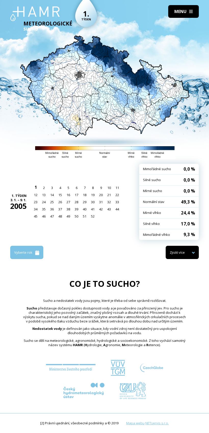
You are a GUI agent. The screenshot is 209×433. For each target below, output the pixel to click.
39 (76, 209)
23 (35, 202)
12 (35, 195)
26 (60, 202)
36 (52, 209)
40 (84, 209)
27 (68, 202)
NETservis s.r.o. (157, 423)
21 (109, 195)
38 (68, 209)
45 (35, 216)
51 (84, 216)
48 (60, 216)
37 (60, 209)
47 (52, 216)
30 (93, 202)
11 (117, 187)
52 (93, 216)
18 (84, 195)
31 (101, 202)
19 (93, 195)
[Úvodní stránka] (35, 13)
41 (93, 209)
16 (68, 195)
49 (68, 216)
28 (76, 202)
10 (109, 187)
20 (101, 195)
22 (117, 195)
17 (76, 195)
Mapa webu (135, 423)
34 (35, 209)
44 (117, 209)
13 (44, 195)
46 (44, 216)
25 (52, 202)
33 (117, 202)
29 (84, 202)
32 (109, 202)
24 (44, 202)
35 (44, 209)
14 (52, 195)
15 (60, 195)
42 (101, 209)
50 (76, 216)
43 (109, 209)
